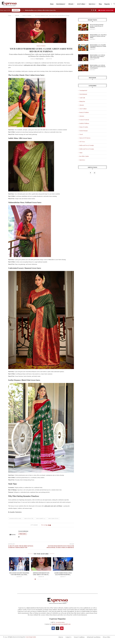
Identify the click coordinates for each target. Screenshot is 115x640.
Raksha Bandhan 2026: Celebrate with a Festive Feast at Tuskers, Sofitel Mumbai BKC (97, 56)
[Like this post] (43, 525)
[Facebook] (91, 10)
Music (81, 152)
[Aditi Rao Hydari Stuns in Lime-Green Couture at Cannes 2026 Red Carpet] (41, 564)
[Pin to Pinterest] (48, 525)
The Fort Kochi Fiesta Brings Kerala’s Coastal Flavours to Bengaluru (96, 26)
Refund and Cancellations (93, 637)
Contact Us (68, 637)
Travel (81, 134)
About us (60, 637)
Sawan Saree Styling (53, 518)
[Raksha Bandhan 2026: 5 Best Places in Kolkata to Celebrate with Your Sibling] (83, 37)
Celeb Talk (82, 98)
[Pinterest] (95, 10)
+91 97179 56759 (60, 622)
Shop (100, 4)
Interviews (92, 4)
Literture (81, 116)
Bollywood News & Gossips (86, 145)
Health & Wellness (84, 123)
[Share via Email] (50, 525)
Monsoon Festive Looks (15, 518)
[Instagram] (93, 10)
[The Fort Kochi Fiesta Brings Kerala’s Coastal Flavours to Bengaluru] (83, 27)
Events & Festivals (84, 119)
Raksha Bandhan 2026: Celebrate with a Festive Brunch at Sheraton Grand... (44, 10)
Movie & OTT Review (85, 138)
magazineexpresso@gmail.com (61, 624)
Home (52, 4)
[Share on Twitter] (46, 525)
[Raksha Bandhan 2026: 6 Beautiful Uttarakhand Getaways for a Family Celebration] (83, 47)
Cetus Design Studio (30, 637)
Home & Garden (83, 127)
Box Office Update (84, 156)
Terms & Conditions (79, 637)
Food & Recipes (83, 130)
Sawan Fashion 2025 (40, 518)
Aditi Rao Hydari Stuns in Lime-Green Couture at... (41, 573)
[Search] (114, 4)
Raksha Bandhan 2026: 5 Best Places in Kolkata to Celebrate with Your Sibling (98, 36)
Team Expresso (40, 59)
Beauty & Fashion (27, 15)
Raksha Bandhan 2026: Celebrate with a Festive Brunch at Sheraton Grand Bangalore (97, 66)
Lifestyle (70, 4)
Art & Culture (81, 4)
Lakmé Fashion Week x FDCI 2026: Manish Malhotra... (63, 573)
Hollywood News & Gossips (86, 149)
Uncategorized (83, 90)
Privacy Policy (106, 637)
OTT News (82, 141)
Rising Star (82, 101)
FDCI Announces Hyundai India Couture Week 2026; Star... (19, 573)
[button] (22, 10)
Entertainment (60, 4)
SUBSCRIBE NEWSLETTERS (106, 10)
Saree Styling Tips (28, 518)
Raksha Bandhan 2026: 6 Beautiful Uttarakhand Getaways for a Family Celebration (98, 46)
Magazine (107, 4)
